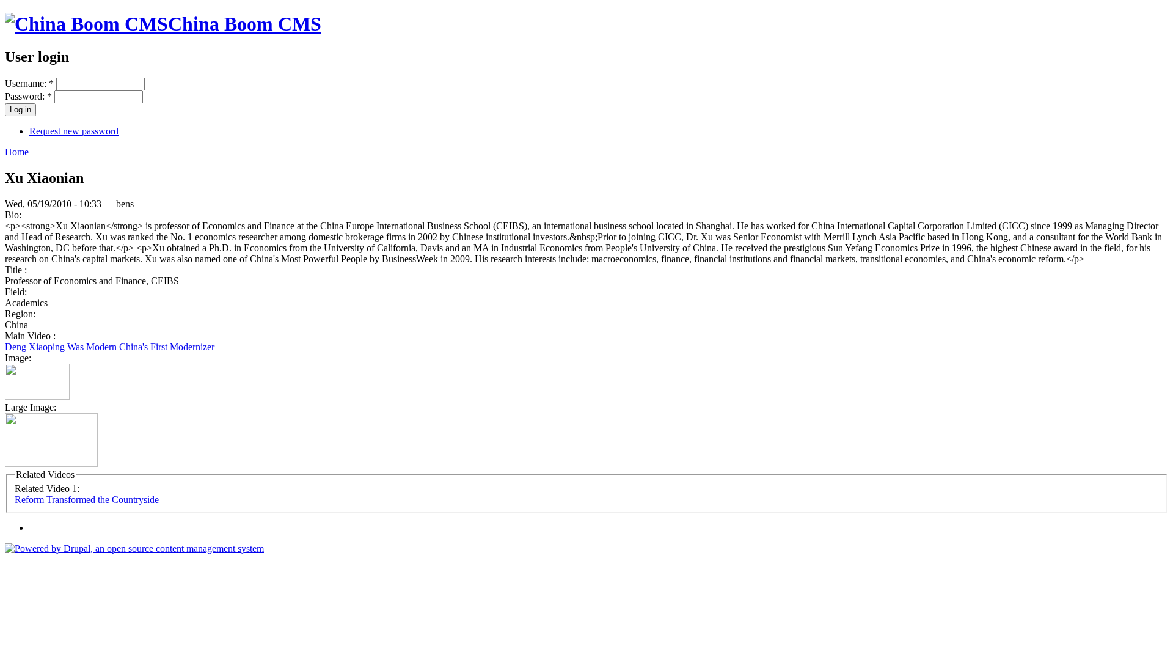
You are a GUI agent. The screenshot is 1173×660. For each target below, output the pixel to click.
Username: (29, 83)
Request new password (74, 131)
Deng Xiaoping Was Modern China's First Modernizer (109, 347)
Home (17, 152)
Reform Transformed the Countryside (87, 499)
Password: (28, 96)
